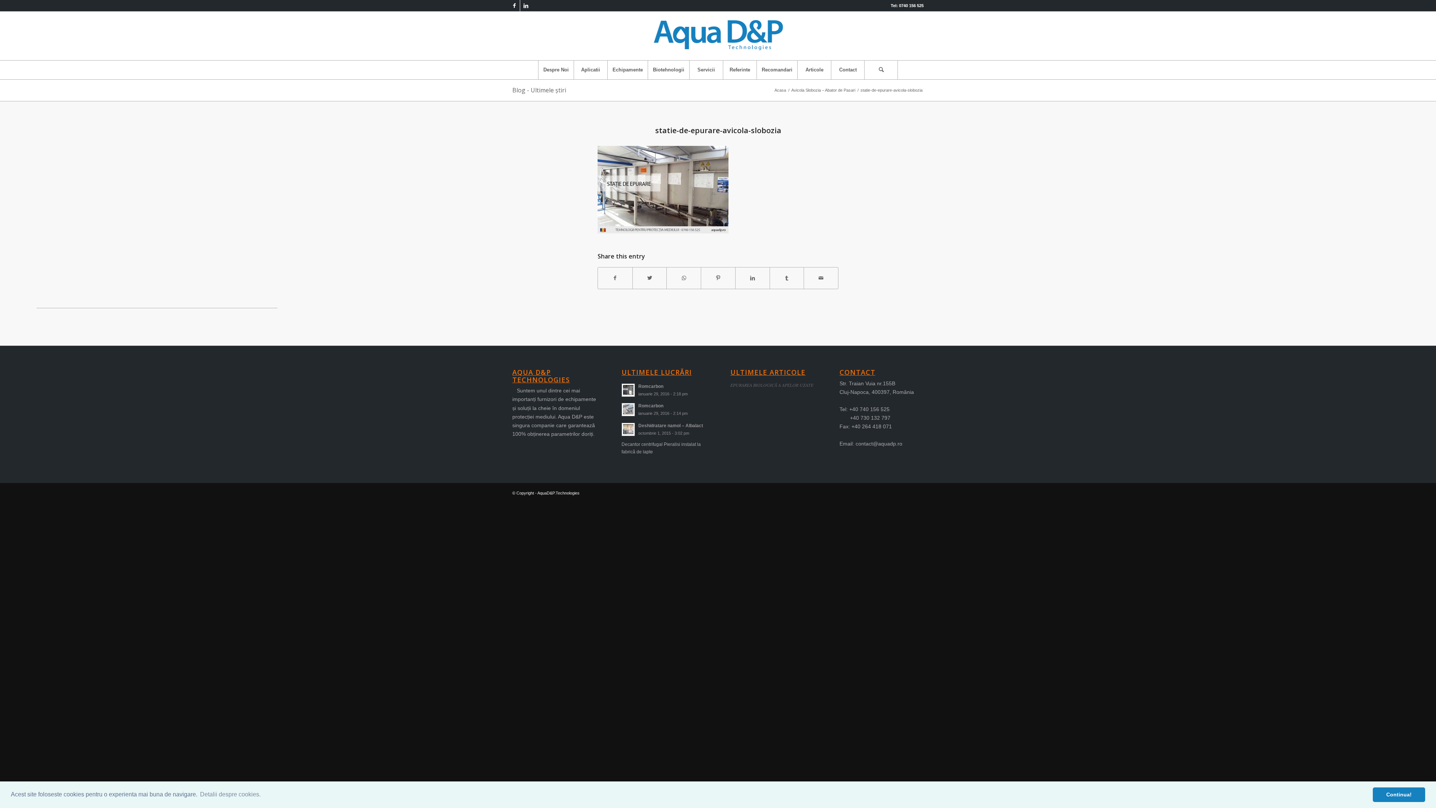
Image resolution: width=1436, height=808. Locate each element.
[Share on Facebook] (615, 278)
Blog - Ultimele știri (539, 90)
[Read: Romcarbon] (628, 390)
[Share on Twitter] (650, 278)
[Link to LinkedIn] (525, 5)
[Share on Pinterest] (718, 278)
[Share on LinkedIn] (753, 278)
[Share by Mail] (821, 278)
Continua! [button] (1399, 795)
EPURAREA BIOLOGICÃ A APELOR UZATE (771, 385)
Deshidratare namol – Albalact (670, 425)
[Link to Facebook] (514, 5)
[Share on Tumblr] (787, 278)
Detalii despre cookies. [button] (230, 794)
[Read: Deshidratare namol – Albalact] (628, 429)
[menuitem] (556, 70)
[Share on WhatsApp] (684, 278)
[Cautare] (881, 70)
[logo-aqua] (718, 36)
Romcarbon (650, 386)
